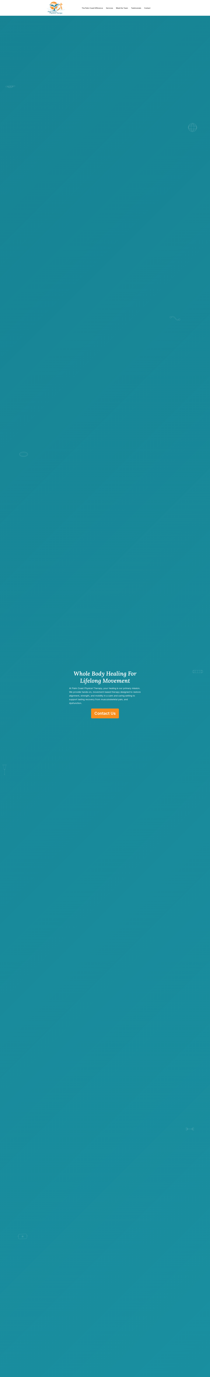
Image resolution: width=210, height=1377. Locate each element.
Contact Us (105, 713)
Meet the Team (122, 8)
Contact (147, 8)
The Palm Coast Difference (92, 8)
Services (109, 8)
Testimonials (136, 8)
